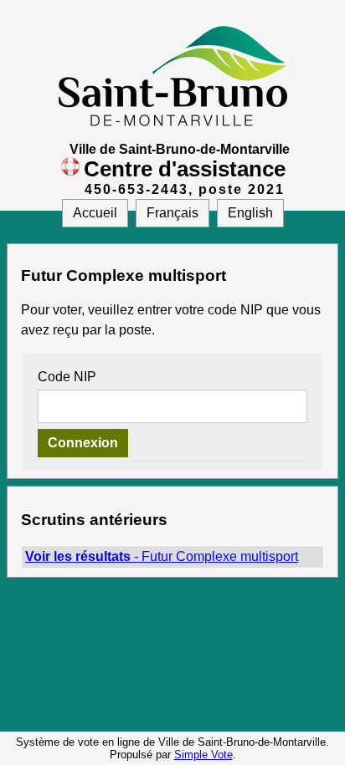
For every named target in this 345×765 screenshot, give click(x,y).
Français (172, 213)
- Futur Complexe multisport (161, 556)
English (250, 213)
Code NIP (67, 377)
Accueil (95, 213)
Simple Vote (203, 754)
